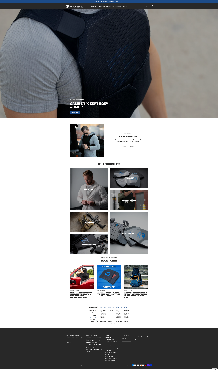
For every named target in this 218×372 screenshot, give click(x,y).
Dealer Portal (108, 337)
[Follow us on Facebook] (135, 336)
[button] (112, 323)
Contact (107, 343)
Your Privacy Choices (110, 360)
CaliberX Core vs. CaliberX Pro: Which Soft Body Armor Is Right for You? (108, 294)
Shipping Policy (108, 354)
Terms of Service (109, 356)
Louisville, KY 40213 (126, 341)
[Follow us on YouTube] (144, 336)
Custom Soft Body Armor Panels (112, 346)
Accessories (118, 6)
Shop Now (75, 112)
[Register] (82, 342)
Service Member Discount (111, 352)
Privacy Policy (108, 350)
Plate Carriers (101, 6)
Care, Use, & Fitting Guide (111, 341)
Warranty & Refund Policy (111, 358)
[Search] (146, 6)
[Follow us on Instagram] (141, 336)
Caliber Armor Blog (109, 339)
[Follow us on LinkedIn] (135, 339)
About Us (125, 6)
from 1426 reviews (92, 320)
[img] (93, 318)
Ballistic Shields (110, 6)
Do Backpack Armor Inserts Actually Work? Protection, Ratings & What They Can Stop (135, 295)
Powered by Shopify (77, 365)
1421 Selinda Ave (126, 338)
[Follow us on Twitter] (138, 336)
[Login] (149, 6)
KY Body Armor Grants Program (112, 348)
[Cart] (151, 6)
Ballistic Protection (74, 290)
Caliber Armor (125, 335)
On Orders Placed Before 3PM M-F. (115, 1)
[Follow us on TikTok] (147, 336)
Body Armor (93, 6)
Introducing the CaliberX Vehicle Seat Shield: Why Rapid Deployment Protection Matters (81, 295)
